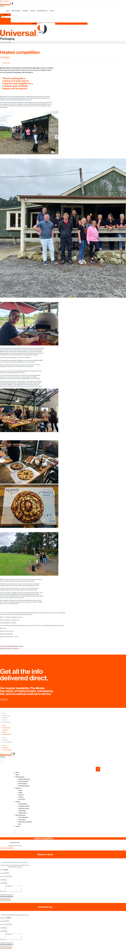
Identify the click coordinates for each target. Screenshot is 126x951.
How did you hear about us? (6, 894)
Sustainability (22, 810)
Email (1, 879)
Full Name (2, 873)
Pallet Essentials (22, 783)
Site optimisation (22, 804)
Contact (52, 10)
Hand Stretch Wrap (23, 781)
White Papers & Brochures (25, 821)
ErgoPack (20, 797)
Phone (1, 883)
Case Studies (21, 819)
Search (5, 15)
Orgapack (20, 795)
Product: (2, 869)
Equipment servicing (23, 808)
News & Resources (42, 10)
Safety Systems (22, 813)
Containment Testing (23, 806)
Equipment (25, 10)
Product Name (3, 918)
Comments (2, 891)
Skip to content (4, 1)
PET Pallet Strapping (23, 786)
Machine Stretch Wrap (24, 779)
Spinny (20, 790)
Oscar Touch (21, 799)
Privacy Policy (6, 739)
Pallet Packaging (15, 10)
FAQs (19, 824)
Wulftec (20, 792)
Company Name (4, 876)
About (7, 10)
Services (32, 10)
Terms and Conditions (7, 742)
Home (1, 42)
